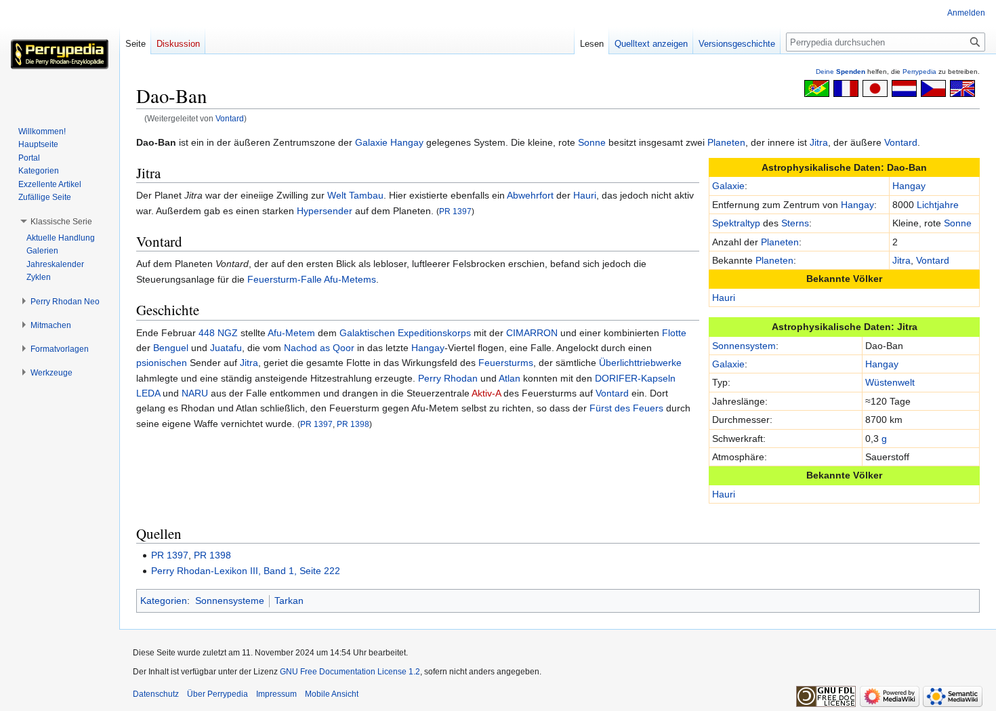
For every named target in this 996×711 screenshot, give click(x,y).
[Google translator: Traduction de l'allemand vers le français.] (845, 87)
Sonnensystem (744, 345)
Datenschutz (156, 694)
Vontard (229, 118)
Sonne (592, 142)
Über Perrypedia (217, 694)
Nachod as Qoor (319, 347)
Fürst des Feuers (626, 408)
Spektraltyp (736, 223)
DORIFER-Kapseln (635, 378)
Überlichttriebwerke (640, 362)
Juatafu (226, 347)
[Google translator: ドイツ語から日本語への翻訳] (875, 87)
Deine (840, 71)
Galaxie (371, 142)
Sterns (795, 223)
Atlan (509, 378)
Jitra (819, 142)
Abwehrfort (530, 195)
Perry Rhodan (448, 378)
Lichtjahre (938, 204)
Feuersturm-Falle (284, 279)
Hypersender (324, 210)
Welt (336, 195)
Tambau (366, 195)
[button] (61, 221)
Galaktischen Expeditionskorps (405, 332)
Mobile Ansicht (331, 694)
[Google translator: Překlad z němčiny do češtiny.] (933, 87)
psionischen (161, 362)
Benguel (170, 347)
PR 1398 (353, 424)
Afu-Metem (291, 332)
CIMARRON (532, 332)
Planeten (726, 142)
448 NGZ (218, 332)
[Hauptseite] (59, 54)
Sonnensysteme (229, 600)
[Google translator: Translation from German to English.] (962, 87)
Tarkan (289, 600)
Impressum (276, 694)
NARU (195, 393)
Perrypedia (919, 71)
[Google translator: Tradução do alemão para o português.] (816, 87)
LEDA (148, 393)
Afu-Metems (350, 279)
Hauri (723, 297)
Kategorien (163, 600)
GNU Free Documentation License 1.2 (350, 671)
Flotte (674, 332)
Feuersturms (505, 362)
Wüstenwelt (890, 382)
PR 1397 (455, 211)
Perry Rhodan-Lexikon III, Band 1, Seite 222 (245, 570)
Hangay (406, 142)
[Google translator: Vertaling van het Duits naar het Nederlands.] (904, 87)
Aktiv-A (486, 393)
